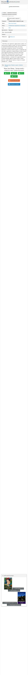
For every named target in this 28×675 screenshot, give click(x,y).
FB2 (8, 73)
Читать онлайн (15, 80)
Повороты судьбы (14, 65)
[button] (8, 1)
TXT (22, 73)
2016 (10, 27)
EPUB (14, 76)
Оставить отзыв (15, 84)
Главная (4, 12)
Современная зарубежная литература (17, 25)
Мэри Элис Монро (12, 23)
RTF (15, 73)
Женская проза (8, 65)
